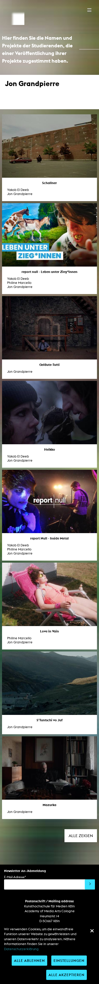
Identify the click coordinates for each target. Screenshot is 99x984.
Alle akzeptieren (66, 975)
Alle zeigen (81, 835)
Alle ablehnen (29, 960)
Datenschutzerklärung (21, 949)
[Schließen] (92, 931)
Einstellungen (69, 960)
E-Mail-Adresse (15, 877)
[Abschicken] (90, 884)
